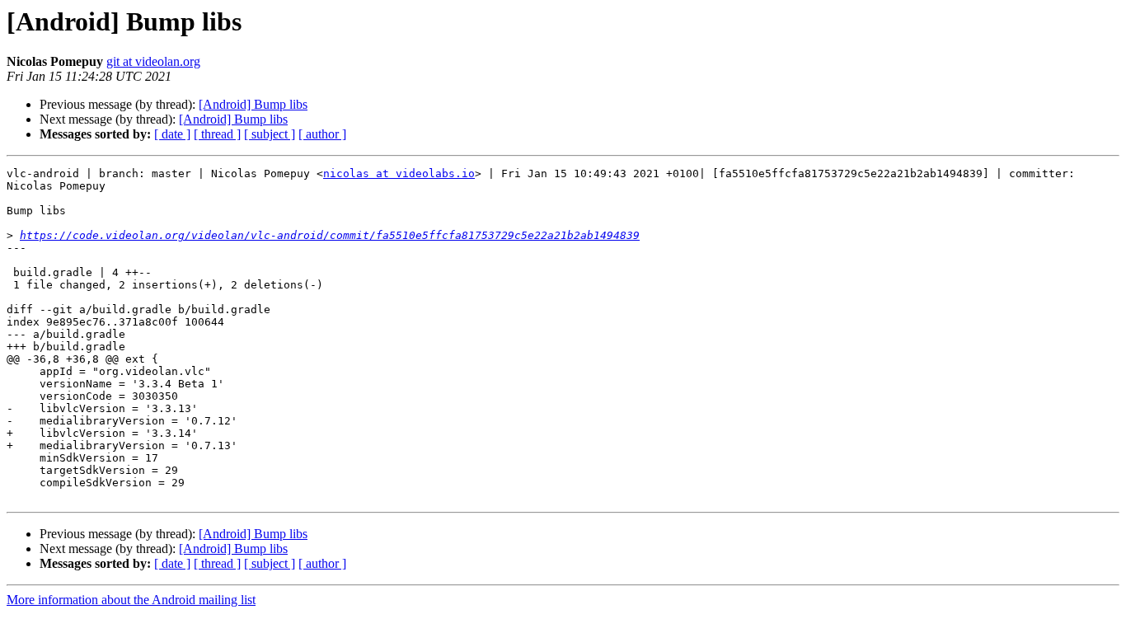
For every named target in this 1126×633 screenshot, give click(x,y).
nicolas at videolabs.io (399, 173)
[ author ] (322, 134)
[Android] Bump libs (253, 104)
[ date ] (172, 134)
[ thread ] (217, 134)
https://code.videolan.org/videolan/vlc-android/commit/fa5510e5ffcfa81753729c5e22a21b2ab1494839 (330, 235)
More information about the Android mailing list (131, 600)
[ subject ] (269, 134)
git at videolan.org (153, 61)
